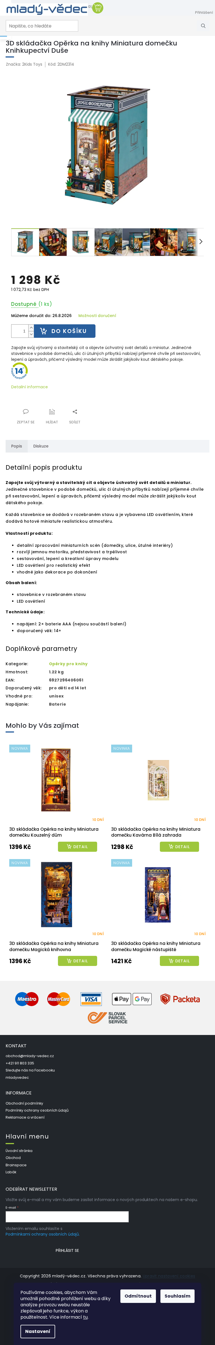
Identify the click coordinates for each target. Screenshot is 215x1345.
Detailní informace (29, 387)
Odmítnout (138, 1296)
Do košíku (69, 331)
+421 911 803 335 (20, 1063)
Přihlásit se (67, 1250)
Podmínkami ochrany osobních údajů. (43, 1234)
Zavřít (41, 408)
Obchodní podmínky (24, 1103)
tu (85, 1317)
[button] (56, 847)
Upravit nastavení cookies (169, 1276)
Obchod (13, 1157)
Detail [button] (80, 847)
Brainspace (16, 1165)
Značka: (24, 64)
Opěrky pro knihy (68, 664)
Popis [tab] (16, 446)
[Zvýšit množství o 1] (31, 328)
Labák (11, 1172)
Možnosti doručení (97, 315)
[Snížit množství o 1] (31, 334)
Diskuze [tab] (40, 446)
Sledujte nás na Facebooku (30, 1070)
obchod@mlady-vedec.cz (30, 1055)
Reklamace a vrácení (25, 1117)
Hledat (205, 26)
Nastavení (37, 1331)
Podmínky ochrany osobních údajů (37, 1110)
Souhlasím (177, 1296)
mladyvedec (17, 1077)
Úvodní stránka (19, 1150)
